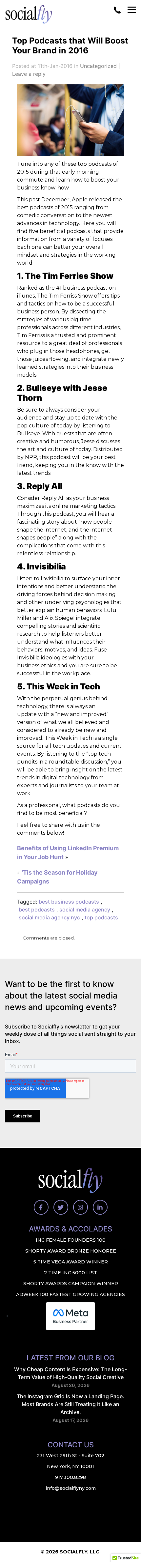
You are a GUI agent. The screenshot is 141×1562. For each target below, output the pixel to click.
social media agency (84, 909)
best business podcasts (69, 901)
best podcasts (37, 909)
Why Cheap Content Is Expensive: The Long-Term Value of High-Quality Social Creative (70, 1373)
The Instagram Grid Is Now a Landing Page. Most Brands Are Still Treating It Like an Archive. (70, 1404)
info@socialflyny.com (71, 1488)
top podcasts (101, 917)
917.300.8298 (70, 1477)
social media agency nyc (49, 917)
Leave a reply (29, 74)
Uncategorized (98, 66)
